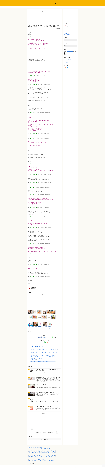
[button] (55, 337)
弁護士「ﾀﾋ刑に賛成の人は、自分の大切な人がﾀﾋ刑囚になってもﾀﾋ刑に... (42, 355)
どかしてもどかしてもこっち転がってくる (37, 353)
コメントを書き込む (44, 439)
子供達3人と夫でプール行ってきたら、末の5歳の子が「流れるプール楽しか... (43, 352)
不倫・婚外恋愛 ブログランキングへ (33, 289)
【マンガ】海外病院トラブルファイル (36, 346)
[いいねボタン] (29, 283)
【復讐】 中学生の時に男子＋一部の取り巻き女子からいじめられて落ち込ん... (42, 456)
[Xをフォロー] (43, 342)
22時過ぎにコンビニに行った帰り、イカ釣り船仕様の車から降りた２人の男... (42, 448)
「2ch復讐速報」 (70, 51)
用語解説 (66, 62)
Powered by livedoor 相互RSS (33, 363)
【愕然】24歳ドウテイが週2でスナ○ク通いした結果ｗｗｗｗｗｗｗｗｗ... (42, 361)
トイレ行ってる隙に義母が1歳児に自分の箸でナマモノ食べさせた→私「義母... (42, 451)
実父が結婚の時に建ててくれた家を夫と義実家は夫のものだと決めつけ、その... (42, 452)
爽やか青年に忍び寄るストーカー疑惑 (35, 447)
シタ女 (29, 292)
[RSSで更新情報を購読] (47, 342)
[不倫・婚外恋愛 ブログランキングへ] (68, 26)
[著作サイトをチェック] (41, 342)
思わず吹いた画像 (33, 359)
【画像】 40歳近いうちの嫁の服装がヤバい (37, 358)
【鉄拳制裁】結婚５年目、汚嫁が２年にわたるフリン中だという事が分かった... (42, 450)
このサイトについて (68, 59)
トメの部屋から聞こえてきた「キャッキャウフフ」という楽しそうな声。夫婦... (43, 349)
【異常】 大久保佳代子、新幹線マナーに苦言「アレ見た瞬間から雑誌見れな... (43, 356)
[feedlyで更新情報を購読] (45, 342)
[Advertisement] (44, 18)
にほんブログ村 (67, 34)
